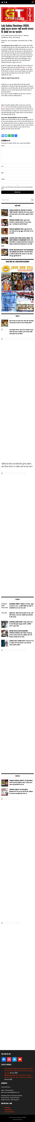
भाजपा (26, 67)
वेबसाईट (3, 179)
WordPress (20, 1119)
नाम (2, 166)
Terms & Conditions (9, 1112)
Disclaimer (7, 1107)
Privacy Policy (7, 1109)
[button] (34, 1)
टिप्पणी (3, 145)
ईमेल (2, 172)
